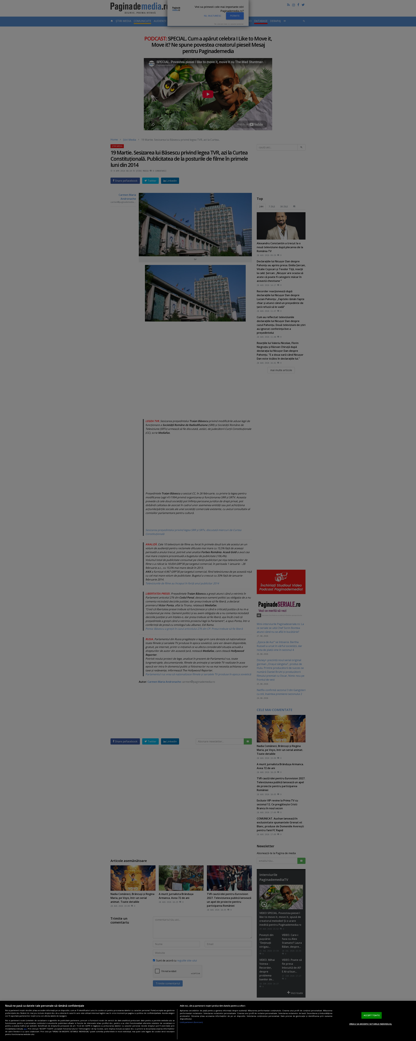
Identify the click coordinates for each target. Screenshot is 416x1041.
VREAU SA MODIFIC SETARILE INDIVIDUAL (370, 1023)
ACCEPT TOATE (372, 1015)
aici (25, 1028)
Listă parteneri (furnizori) (191, 1022)
